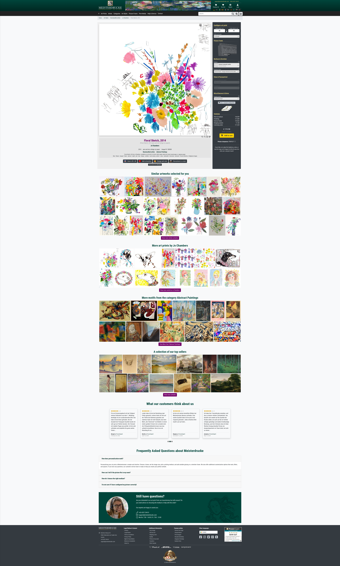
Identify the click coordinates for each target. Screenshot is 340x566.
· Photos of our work (154, 539)
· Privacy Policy (127, 537)
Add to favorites (146, 161)
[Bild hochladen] (241, 14)
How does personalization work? (112, 459)
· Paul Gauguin (177, 534)
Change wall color (161, 161)
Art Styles (124, 14)
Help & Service (152, 14)
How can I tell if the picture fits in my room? (116, 472)
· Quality (151, 537)
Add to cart (228, 135)
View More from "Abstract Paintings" (170, 344)
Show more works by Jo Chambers (170, 290)
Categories (117, 14)
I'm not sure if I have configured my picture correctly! (119, 485)
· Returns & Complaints (129, 541)
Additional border (218, 34)
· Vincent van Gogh (178, 530)
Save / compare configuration (227, 102)
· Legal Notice (127, 532)
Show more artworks (170, 395)
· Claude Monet (178, 532)
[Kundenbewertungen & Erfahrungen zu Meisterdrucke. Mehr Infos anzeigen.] (233, 534)
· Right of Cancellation (129, 539)
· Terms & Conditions (129, 534)
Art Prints (104, 14)
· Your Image (152, 530)
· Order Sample (152, 543)
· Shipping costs (153, 534)
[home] (98, 13)
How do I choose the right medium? (113, 479)
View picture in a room (179, 161)
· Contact (126, 530)
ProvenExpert (120, 434)
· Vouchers (151, 541)
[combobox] (227, 36)
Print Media (142, 14)
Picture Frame (133, 14)
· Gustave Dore (177, 541)
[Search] (233, 14)
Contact (160, 13)
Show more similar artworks (170, 238)
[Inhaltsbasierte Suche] (237, 14)
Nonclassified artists (115, 18)
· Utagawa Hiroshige (179, 539)
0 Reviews (158, 164)
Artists (110, 14)
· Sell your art (152, 532)
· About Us (126, 543)
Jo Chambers (125, 18)
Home (100, 18)
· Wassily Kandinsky (179, 537)
